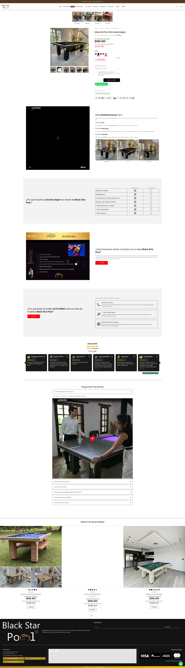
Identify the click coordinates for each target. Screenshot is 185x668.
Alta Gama (88, 6)
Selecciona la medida (100, 66)
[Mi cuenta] (176, 6)
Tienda (117, 6)
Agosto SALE (66, 6)
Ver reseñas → (118, 35)
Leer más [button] (52, 369)
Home (60, 6)
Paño (96, 51)
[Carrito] (182, 7)
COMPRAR (30, 607)
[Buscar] (179, 6)
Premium (95, 6)
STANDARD (110, 6)
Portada (96, 28)
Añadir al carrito (111, 80)
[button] (101, 263)
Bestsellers (80, 6)
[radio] (96, 54)
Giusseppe (102, 6)
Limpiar (118, 57)
